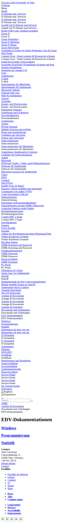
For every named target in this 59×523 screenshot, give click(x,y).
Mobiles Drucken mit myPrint (16, 129)
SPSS (4, 177)
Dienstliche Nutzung (11, 109)
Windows (6, 321)
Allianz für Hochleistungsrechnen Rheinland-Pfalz (26, 233)
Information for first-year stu (15, 329)
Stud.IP (5, 276)
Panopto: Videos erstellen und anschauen (21, 188)
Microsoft (6, 160)
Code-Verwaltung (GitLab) (14, 194)
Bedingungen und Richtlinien (16, 360)
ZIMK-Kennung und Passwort (16, 245)
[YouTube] (12, 520)
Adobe (4, 157)
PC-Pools (6, 264)
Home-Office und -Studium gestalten (19, 30)
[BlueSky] (8, 520)
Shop (10, 488)
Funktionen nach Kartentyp (14, 112)
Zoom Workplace (10, 39)
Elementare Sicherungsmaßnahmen (18, 202)
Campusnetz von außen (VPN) (16, 191)
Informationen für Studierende (16, 87)
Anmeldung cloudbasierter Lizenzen (19, 152)
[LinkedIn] (21, 520)
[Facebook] (3, 520)
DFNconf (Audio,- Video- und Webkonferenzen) (25, 163)
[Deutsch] (6, 389)
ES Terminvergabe (10, 386)
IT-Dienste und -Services (13, 14)
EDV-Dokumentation (12, 315)
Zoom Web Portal (10, 47)
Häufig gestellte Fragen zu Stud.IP (18, 284)
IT (9, 482)
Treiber (4, 123)
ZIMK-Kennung (9, 262)
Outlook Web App (10, 92)
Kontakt (5, 231)
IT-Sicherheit (7, 335)
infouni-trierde (8, 463)
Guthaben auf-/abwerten (13, 135)
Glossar (5, 98)
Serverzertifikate (9, 366)
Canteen (12, 480)
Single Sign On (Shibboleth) (15, 273)
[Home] (5, 5)
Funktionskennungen (11, 250)
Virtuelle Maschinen (11, 290)
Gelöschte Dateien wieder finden (17, 208)
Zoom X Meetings (10, 42)
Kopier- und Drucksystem (14, 104)
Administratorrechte (11, 369)
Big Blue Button (9, 242)
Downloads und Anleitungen (15, 310)
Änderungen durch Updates (15, 287)
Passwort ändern (9, 259)
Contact (5, 466)
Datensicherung (9, 197)
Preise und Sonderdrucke (13, 132)
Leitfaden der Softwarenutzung (16, 155)
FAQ (3, 73)
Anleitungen (7, 76)
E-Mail (4, 78)
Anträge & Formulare (12, 307)
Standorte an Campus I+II (14, 70)
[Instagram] (17, 520)
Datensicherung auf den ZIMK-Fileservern (22, 205)
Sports (11, 485)
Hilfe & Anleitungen (11, 95)
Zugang (5, 225)
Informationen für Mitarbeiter (15, 84)
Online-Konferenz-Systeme (14, 236)
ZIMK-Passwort (9, 253)
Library (11, 477)
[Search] (31, 401)
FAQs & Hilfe (8, 228)
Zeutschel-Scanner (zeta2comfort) (18, 61)
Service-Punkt (8, 374)
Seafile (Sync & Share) (12, 186)
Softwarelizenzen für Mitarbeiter (17, 146)
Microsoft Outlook (10, 90)
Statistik (5, 326)
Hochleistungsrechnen (12, 211)
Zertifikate (6, 355)
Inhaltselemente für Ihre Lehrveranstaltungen (23, 281)
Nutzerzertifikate (9, 363)
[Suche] (2, 398)
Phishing (5, 349)
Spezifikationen (9, 222)
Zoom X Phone (9, 45)
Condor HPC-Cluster (11, 217)
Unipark (5, 180)
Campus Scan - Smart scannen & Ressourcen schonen (28, 56)
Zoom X (5, 33)
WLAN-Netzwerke (11, 293)
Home (4, 11)
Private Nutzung (9, 126)
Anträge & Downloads (12, 295)
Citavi (4, 174)
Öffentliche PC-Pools (11, 270)
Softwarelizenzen (9, 140)
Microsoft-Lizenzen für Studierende (19, 171)
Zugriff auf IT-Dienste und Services (19, 25)
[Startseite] (17, 2)
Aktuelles (6, 101)
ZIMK (4, 403)
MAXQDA (7, 183)
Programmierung (9, 324)
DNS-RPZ (6, 352)
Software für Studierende (13, 166)
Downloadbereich (10, 115)
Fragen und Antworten (12, 138)
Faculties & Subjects (18, 474)
